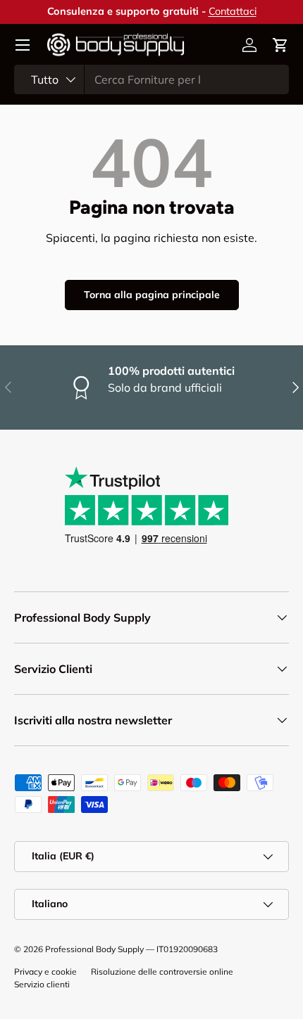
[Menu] (22, 45)
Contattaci (232, 11)
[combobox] (151, 79)
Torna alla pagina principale (152, 294)
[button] (280, 45)
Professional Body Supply (94, 949)
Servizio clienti (42, 984)
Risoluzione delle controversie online (162, 971)
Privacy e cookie (45, 971)
